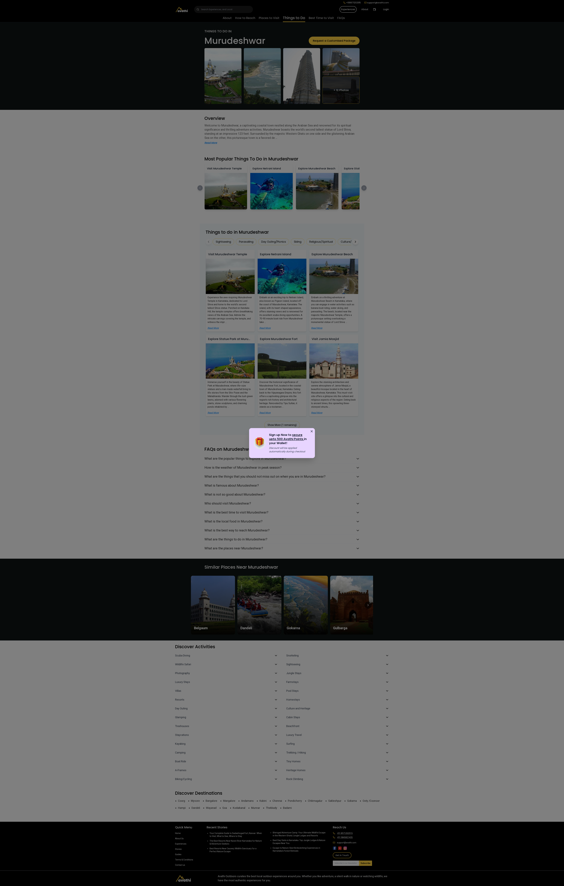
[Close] (311, 431)
